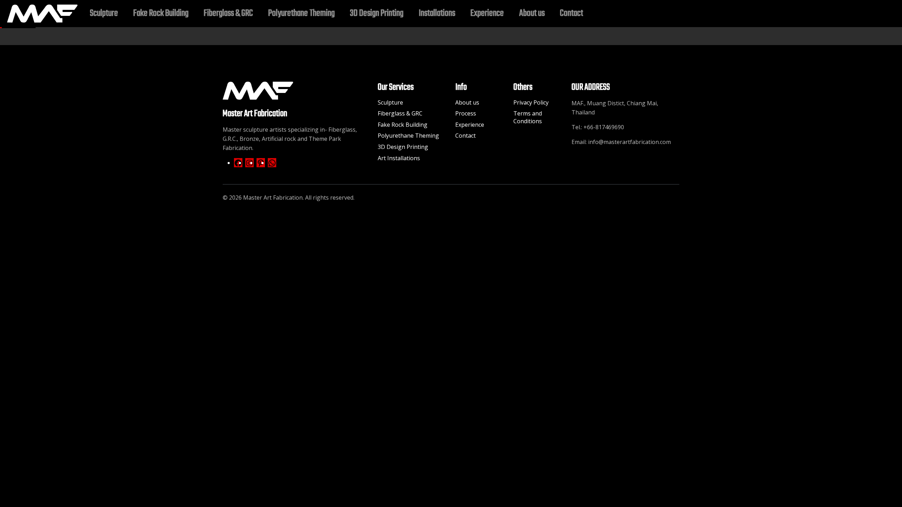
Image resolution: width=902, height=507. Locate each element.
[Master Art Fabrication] (42, 13)
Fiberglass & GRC (400, 113)
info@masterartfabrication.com (629, 142)
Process (465, 113)
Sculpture (390, 102)
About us (467, 102)
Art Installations (399, 158)
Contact (465, 135)
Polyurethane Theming (408, 135)
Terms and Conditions (527, 117)
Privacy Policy (531, 102)
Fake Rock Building (402, 125)
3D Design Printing (403, 147)
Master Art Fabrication (273, 197)
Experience (469, 125)
